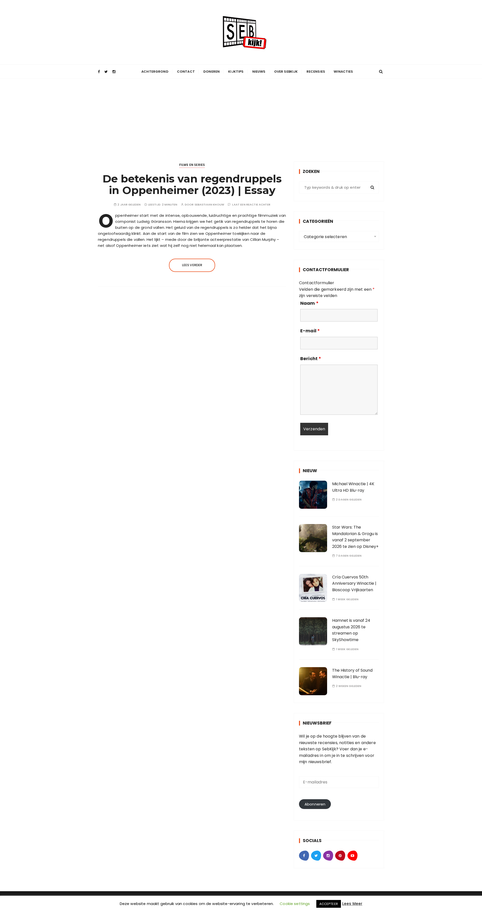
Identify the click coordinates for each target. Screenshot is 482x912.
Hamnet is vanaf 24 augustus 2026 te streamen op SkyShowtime (351, 630)
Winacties (343, 71)
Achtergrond (154, 71)
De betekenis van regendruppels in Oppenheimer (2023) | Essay (192, 184)
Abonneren (315, 804)
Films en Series (192, 165)
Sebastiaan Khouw (209, 204)
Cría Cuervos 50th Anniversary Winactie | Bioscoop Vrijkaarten (354, 583)
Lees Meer (352, 903)
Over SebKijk (286, 71)
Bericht (310, 358)
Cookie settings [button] (295, 903)
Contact (186, 71)
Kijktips (236, 71)
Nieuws (259, 71)
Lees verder (192, 265)
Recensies (316, 71)
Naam (309, 303)
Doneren (211, 71)
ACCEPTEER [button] (328, 903)
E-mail (310, 330)
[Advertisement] (241, 116)
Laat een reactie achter (251, 204)
